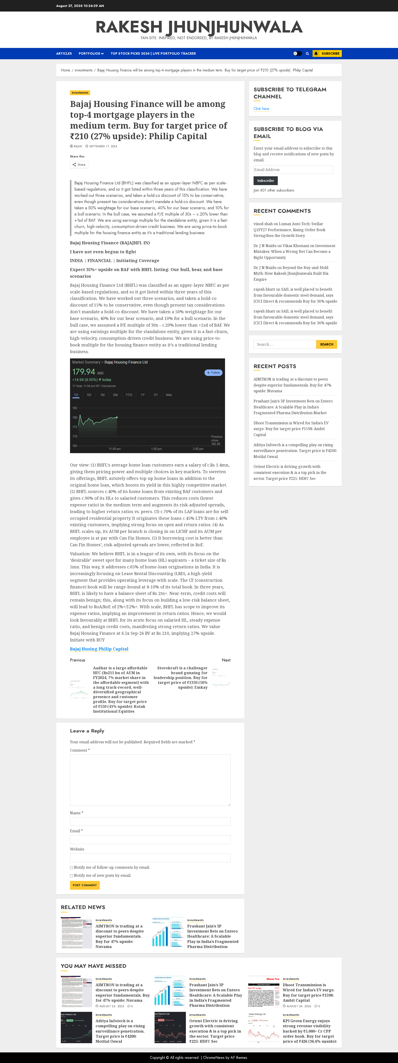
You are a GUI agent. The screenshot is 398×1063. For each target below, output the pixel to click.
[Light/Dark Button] (297, 53)
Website (77, 849)
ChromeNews (214, 1057)
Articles (64, 53)
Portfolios (89, 53)
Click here (261, 108)
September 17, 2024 (103, 146)
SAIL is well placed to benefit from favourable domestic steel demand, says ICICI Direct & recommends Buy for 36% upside (295, 295)
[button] (307, 53)
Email (76, 830)
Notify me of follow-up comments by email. (112, 867)
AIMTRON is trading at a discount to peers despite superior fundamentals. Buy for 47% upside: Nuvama (120, 936)
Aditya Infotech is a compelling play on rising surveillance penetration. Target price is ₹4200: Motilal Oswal (295, 450)
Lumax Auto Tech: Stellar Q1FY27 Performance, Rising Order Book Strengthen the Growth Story (289, 229)
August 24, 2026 (299, 1006)
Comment (80, 750)
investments (80, 93)
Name (76, 812)
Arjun (78, 146)
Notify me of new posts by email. (102, 875)
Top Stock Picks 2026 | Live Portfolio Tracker (153, 53)
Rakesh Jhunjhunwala (199, 27)
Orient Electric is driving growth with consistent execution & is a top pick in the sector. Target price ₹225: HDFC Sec (290, 472)
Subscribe (330, 53)
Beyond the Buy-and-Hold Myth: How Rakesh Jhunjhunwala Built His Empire (291, 273)
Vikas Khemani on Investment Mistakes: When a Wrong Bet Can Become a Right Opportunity (294, 251)
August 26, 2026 (112, 1006)
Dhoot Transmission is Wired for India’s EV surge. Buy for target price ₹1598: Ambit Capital (291, 428)
